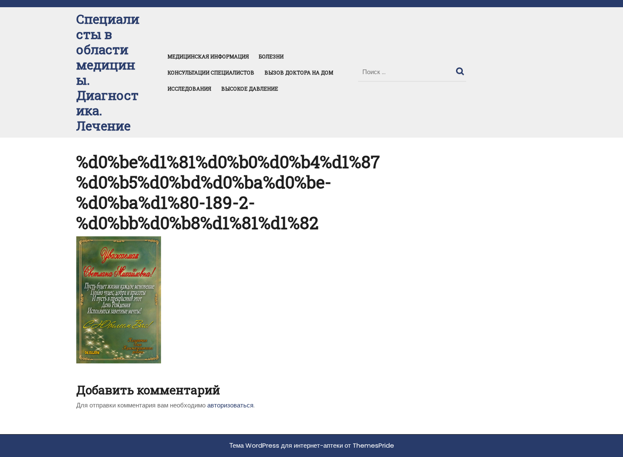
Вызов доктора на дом (298, 72)
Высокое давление (249, 88)
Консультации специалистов (210, 72)
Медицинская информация (208, 56)
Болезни (271, 56)
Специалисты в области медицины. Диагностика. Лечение (107, 72)
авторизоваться (230, 405)
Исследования (189, 88)
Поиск (461, 69)
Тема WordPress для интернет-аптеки (286, 445)
